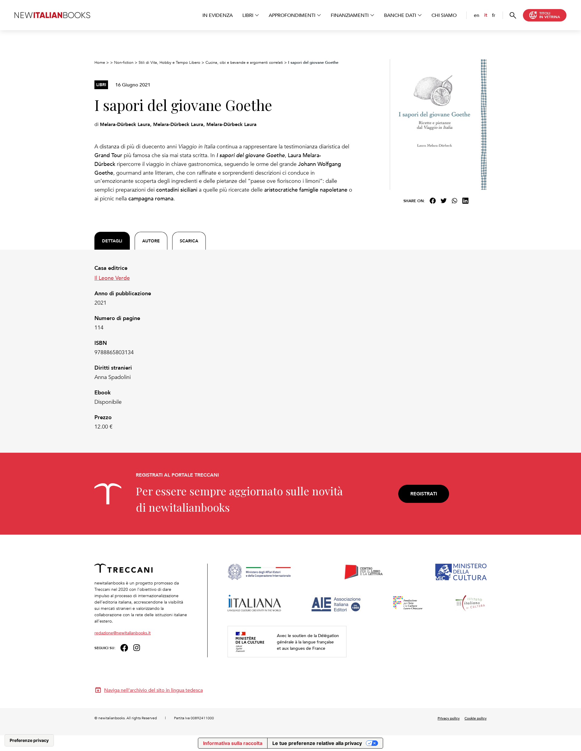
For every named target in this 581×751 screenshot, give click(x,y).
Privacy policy (449, 718)
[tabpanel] (223, 347)
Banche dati (400, 15)
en (476, 15)
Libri (247, 15)
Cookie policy (475, 718)
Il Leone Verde (112, 277)
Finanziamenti (350, 15)
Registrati (423, 493)
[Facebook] (433, 201)
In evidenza (217, 15)
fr (493, 15)
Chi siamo (444, 15)
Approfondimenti (292, 15)
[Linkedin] (465, 201)
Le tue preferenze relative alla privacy (317, 743)
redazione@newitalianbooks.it (122, 632)
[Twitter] (444, 201)
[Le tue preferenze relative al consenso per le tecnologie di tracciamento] (29, 740)
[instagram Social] (137, 647)
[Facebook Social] (124, 647)
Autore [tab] (151, 241)
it (485, 15)
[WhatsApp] (454, 201)
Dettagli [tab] (112, 241)
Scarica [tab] (189, 241)
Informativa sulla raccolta (232, 743)
